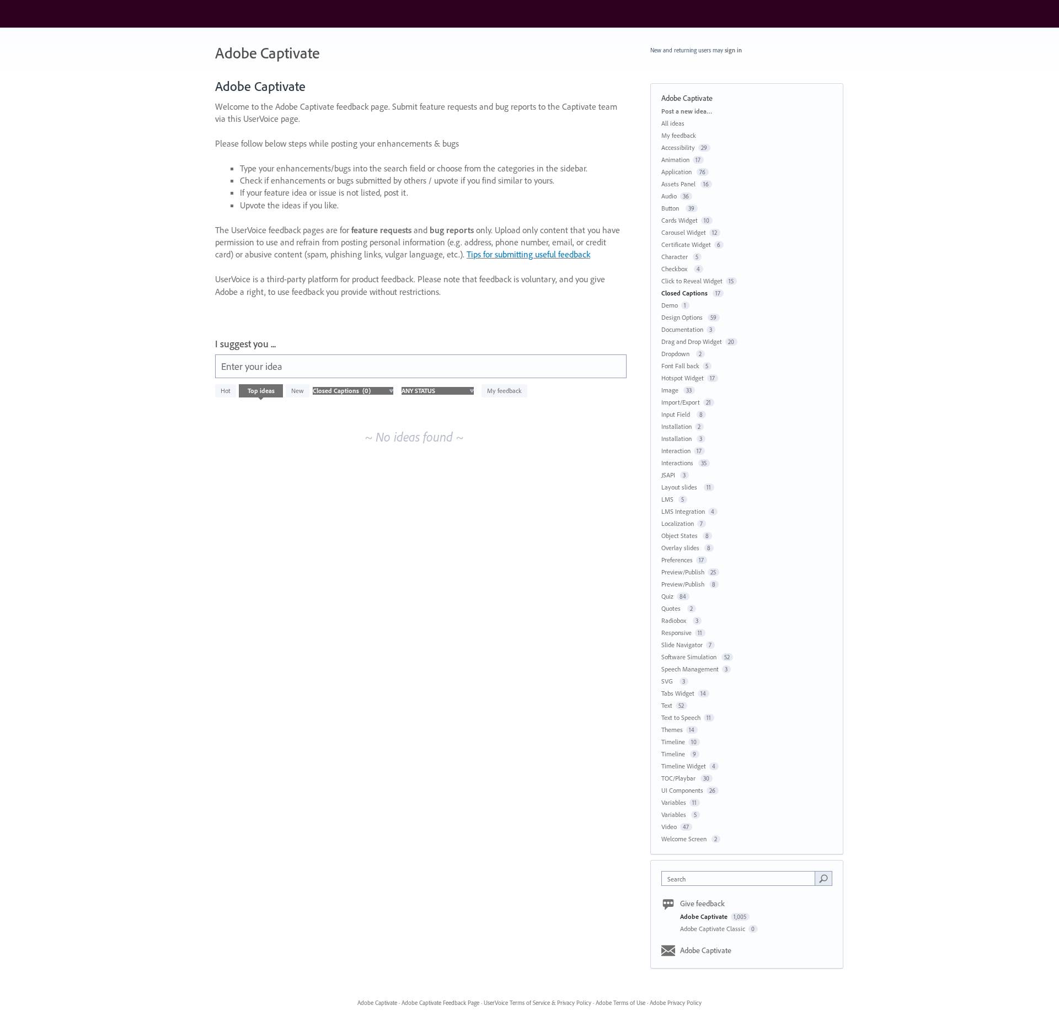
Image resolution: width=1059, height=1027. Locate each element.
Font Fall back (680, 366)
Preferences (677, 560)
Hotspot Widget (682, 378)
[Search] (823, 878)
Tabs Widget (677, 693)
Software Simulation (689, 657)
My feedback (504, 390)
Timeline (673, 742)
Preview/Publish (682, 572)
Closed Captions (685, 293)
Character (675, 256)
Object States (680, 535)
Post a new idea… (686, 111)
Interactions (678, 463)
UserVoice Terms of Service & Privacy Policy (537, 1003)
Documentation (682, 329)
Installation (676, 426)
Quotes (672, 608)
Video (669, 826)
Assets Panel (679, 184)
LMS (668, 499)
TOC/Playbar (679, 778)
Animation (675, 159)
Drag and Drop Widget (691, 341)
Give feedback (702, 903)
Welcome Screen (684, 839)
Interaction (676, 451)
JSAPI (669, 475)
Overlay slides (681, 548)
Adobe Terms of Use (620, 1003)
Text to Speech (680, 717)
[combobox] (741, 878)
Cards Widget (679, 220)
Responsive (676, 632)
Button (671, 208)
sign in (733, 50)
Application (677, 172)
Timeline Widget (683, 766)
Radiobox (675, 620)
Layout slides (680, 487)
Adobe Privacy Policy (676, 1003)
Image (670, 390)
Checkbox (676, 269)
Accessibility (678, 147)
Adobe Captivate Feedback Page (440, 1003)
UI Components (682, 790)
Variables (673, 802)
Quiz (667, 596)
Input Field (677, 414)
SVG (668, 681)
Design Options (682, 317)
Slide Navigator (682, 645)
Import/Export (680, 402)
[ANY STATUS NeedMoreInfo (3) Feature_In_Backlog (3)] (437, 390)
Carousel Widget (683, 232)
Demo (669, 305)
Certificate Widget (686, 244)
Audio (669, 196)
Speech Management (690, 669)
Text (666, 705)
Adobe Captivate (704, 916)
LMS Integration (683, 511)
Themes (672, 729)
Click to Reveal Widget (692, 281)
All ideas (672, 123)
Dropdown (677, 353)
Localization (677, 523)
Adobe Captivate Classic (713, 928)
